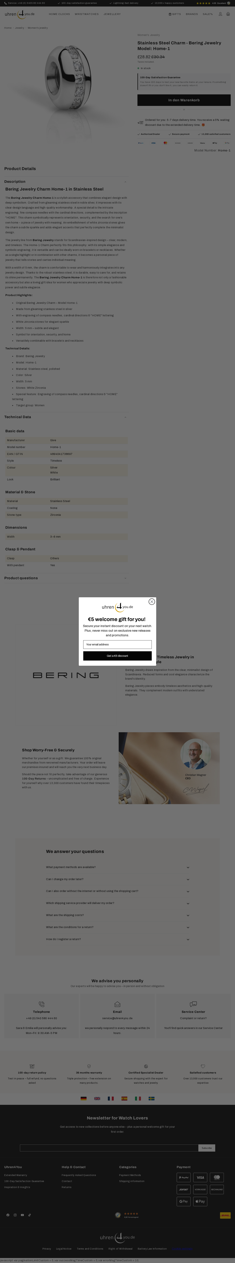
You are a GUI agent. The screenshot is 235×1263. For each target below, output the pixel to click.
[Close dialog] (152, 602)
